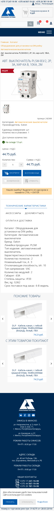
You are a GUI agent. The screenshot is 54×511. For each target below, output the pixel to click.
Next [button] (51, 318)
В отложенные (32, 173)
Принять (10, 502)
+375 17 (29, 481)
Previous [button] (3, 318)
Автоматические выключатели (31, 121)
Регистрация (47, 3)
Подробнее (42, 502)
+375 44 (29, 483)
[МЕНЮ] (49, 32)
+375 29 (29, 486)
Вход (37, 4)
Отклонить (27, 502)
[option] (27, 319)
